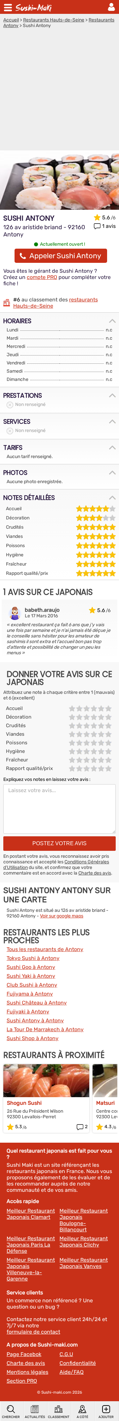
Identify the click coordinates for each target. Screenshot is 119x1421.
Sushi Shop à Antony (33, 1038)
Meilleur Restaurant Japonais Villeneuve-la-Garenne (31, 1269)
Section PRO (22, 1381)
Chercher (11, 1417)
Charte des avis (94, 873)
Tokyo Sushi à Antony (33, 958)
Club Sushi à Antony (32, 985)
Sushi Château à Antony (37, 1003)
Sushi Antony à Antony (35, 1020)
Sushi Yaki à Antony (31, 976)
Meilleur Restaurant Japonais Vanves (84, 1263)
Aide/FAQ (72, 1372)
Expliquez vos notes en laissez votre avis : (47, 779)
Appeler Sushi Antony (65, 255)
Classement (58, 1417)
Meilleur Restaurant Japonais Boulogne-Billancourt (84, 1220)
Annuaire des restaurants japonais (34, 7)
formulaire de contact (33, 1332)
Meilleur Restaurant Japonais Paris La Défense (31, 1244)
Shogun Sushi (24, 1103)
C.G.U (66, 1354)
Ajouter (106, 1417)
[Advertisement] (59, 91)
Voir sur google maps (61, 916)
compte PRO (42, 277)
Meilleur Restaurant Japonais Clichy (84, 1241)
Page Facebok (24, 1354)
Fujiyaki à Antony (28, 1011)
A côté (82, 1417)
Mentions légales (27, 1372)
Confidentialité (78, 1363)
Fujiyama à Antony (30, 994)
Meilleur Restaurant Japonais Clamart (31, 1214)
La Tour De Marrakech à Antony (45, 1029)
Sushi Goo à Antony (31, 967)
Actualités (35, 1417)
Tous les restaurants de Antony (45, 949)
